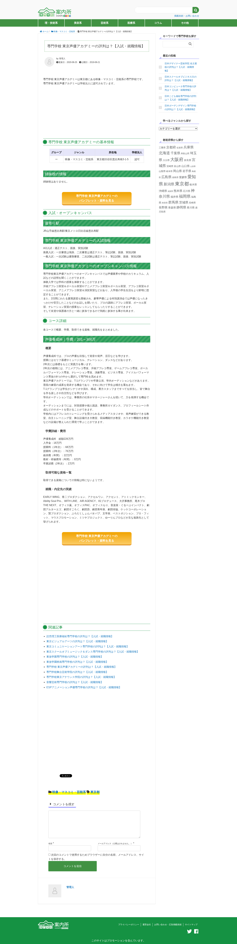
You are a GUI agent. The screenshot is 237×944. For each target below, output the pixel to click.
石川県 (186, 191)
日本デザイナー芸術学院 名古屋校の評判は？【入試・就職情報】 (181, 67)
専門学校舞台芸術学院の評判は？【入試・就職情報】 (77, 672)
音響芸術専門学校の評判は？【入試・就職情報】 (74, 682)
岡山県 (177, 171)
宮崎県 (170, 166)
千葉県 (175, 153)
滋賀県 (170, 191)
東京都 (95, 792)
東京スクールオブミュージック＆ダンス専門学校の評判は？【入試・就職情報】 (92, 651)
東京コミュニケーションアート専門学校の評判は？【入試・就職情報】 (87, 646)
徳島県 (175, 177)
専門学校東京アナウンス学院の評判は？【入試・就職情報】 (81, 677)
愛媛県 (183, 177)
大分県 (166, 160)
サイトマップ (191, 924)
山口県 (185, 166)
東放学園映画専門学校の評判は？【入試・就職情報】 (77, 661)
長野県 (163, 207)
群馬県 (173, 202)
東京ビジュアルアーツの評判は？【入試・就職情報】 (77, 641)
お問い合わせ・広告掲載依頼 (168, 924)
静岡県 (181, 207)
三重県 (162, 147)
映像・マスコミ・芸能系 (69, 792)
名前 (50, 843)
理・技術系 (51, 22)
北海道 (164, 153)
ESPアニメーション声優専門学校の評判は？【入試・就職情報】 (83, 687)
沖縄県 (163, 190)
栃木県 (193, 184)
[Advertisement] (96, 112)
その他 (185, 22)
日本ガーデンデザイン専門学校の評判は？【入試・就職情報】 (180, 107)
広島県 (166, 177)
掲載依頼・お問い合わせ (186, 16)
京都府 (171, 147)
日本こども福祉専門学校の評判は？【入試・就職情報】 (180, 98)
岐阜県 (169, 171)
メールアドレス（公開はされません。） (115, 843)
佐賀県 (180, 147)
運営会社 (147, 924)
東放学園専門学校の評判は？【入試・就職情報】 (74, 656)
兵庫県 (188, 147)
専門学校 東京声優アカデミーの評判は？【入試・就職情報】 (81, 666)
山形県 (193, 166)
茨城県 (183, 202)
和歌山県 (185, 153)
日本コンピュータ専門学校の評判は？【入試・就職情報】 (180, 88)
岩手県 (187, 171)
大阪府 (176, 159)
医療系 (131, 22)
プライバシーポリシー (128, 924)
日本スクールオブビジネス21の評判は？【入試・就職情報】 (181, 78)
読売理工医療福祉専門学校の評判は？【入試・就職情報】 (80, 636)
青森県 (172, 207)
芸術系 (105, 22)
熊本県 (178, 190)
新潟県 (169, 184)
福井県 (174, 196)
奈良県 (187, 160)
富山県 (177, 166)
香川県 (191, 207)
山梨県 (162, 171)
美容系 (78, 22)
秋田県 (165, 203)
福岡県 (185, 196)
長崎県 (192, 203)
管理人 (70, 887)
